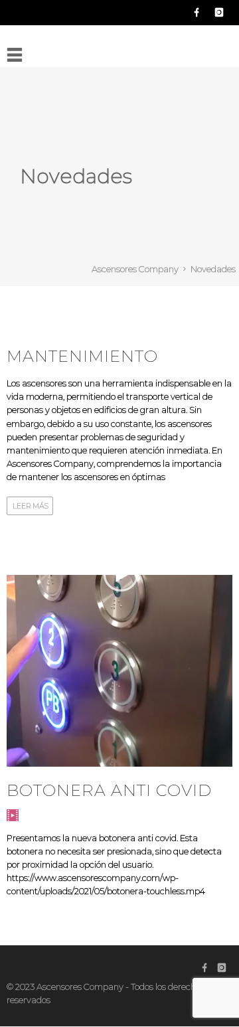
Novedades (213, 269)
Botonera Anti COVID (109, 790)
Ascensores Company (135, 269)
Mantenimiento (82, 356)
